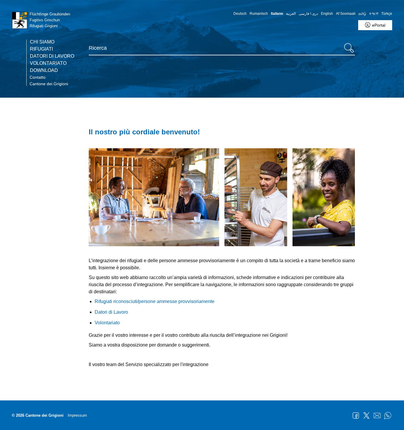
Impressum (77, 415)
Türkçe (386, 14)
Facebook (355, 415)
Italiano (277, 14)
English (327, 14)
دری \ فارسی (308, 14)
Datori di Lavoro (111, 312)
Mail (377, 415)
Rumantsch (259, 14)
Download (44, 70)
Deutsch (240, 14)
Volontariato (48, 63)
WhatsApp (387, 415)
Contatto (38, 77)
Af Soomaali (345, 14)
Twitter (366, 415)
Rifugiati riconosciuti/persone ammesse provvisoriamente (154, 301)
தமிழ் (362, 14)
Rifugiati (41, 49)
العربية (291, 14)
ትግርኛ (373, 14)
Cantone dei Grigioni (49, 84)
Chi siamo (42, 42)
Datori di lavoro (52, 56)
